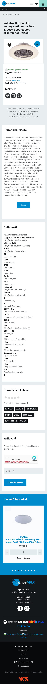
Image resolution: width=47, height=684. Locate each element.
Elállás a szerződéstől (23, 662)
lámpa (8, 415)
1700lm (17, 415)
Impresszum (23, 666)
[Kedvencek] (36, 3)
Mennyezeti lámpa (12, 14)
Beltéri (19, 409)
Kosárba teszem (23, 558)
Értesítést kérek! (15, 482)
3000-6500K (28, 415)
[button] (12, 570)
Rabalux (9, 409)
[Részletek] (23, 520)
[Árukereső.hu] (23, 627)
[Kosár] (43, 3)
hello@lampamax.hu (23, 602)
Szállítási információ (23, 646)
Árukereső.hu (23, 630)
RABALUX (16, 80)
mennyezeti (31, 409)
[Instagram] (27, 608)
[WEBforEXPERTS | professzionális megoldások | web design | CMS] (23, 679)
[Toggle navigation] (31, 3)
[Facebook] (20, 608)
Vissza (23, 205)
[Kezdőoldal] (8, 3)
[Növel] (40, 552)
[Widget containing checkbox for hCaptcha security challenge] (21, 459)
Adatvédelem (23, 650)
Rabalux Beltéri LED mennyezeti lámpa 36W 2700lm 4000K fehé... (23, 541)
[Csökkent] (7, 552)
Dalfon (23, 421)
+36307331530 (23, 599)
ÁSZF (23, 654)
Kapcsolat (23, 658)
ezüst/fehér (11, 421)
